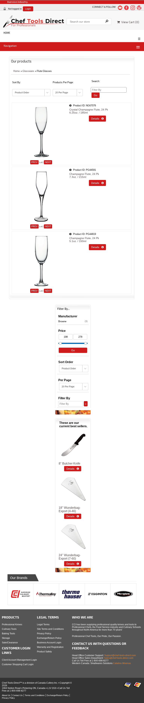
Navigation (10, 45)
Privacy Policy (44, 633)
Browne (73, 321)
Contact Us (17, 695)
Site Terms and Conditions (50, 629)
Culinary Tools (9, 629)
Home (16, 71)
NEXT (48, 162)
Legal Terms (43, 624)
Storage (6, 638)
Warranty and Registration (50, 647)
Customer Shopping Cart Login (18, 664)
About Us (6, 695)
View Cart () (129, 22)
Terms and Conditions (35, 695)
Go (95, 95)
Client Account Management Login (19, 660)
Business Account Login (49, 642)
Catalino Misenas (122, 663)
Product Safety (44, 651)
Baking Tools (8, 633)
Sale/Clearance (10, 642)
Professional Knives (12, 624)
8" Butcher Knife (69, 463)
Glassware (28, 71)
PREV (34, 162)
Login (28, 9)
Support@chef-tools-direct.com (120, 655)
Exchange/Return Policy (49, 638)
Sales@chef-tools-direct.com (118, 658)
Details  (97, 118)
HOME (7, 32)
